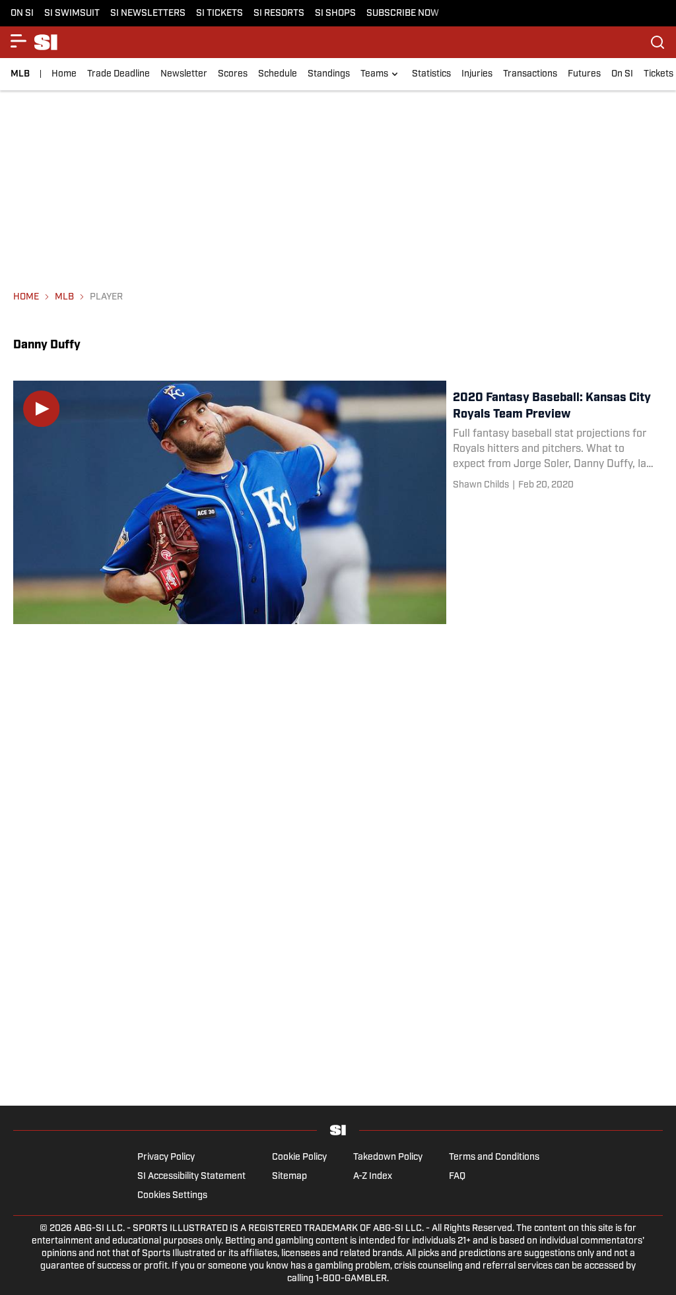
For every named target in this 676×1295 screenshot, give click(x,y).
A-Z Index (372, 1177)
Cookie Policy (299, 1157)
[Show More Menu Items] (18, 41)
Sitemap (289, 1177)
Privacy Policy (166, 1157)
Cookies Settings (172, 1196)
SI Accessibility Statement (191, 1177)
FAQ (457, 1177)
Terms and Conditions (494, 1157)
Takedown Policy (387, 1157)
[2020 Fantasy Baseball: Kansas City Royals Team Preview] (338, 502)
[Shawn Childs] (481, 485)
